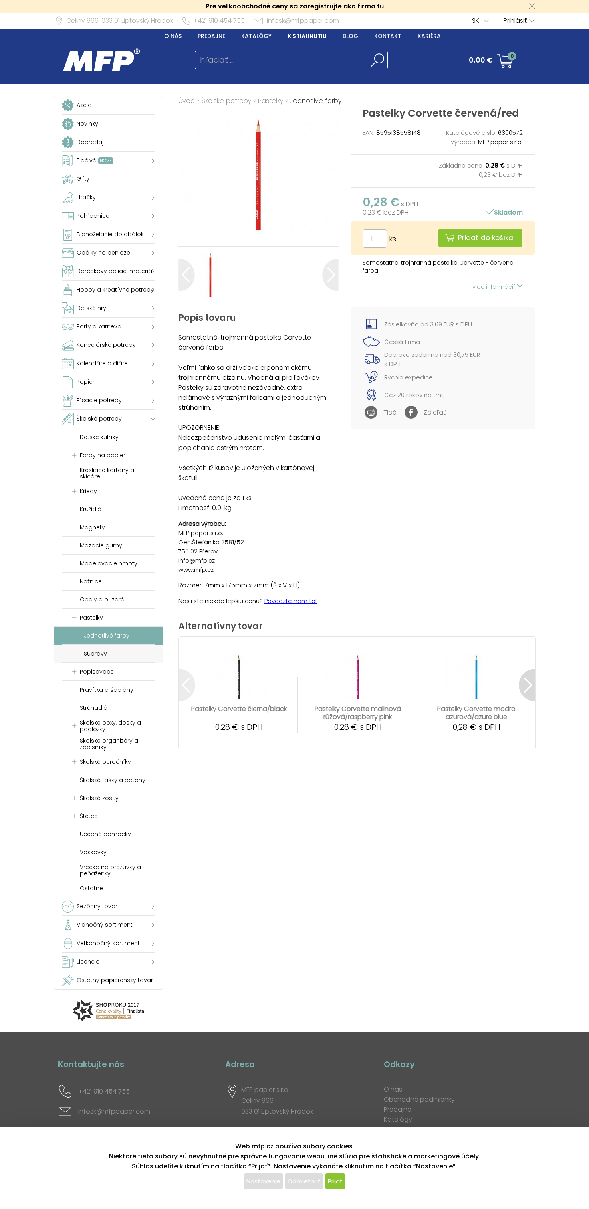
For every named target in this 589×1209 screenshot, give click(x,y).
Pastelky (270, 100)
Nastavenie (263, 1181)
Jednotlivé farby (315, 100)
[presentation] (186, 275)
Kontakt (387, 36)
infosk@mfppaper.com (303, 20)
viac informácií (494, 287)
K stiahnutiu (307, 36)
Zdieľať (435, 412)
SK (475, 20)
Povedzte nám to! (290, 601)
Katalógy (256, 36)
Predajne (211, 36)
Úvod (186, 100)
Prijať (335, 1181)
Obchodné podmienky (419, 1099)
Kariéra (429, 36)
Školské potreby (226, 100)
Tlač (390, 412)
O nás (173, 36)
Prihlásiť (515, 20)
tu (380, 6)
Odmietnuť (304, 1181)
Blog (350, 36)
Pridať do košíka (485, 238)
